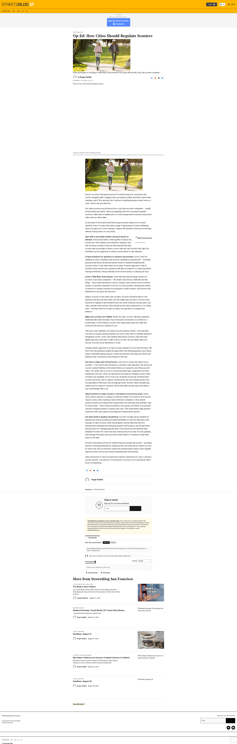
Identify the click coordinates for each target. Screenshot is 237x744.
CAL (13, 11)
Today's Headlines (78, 631)
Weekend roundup (78, 608)
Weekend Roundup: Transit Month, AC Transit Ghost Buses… (99, 610)
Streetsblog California (81, 584)
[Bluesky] (233, 728)
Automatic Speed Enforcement (82, 655)
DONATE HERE (6, 11)
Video (91, 584)
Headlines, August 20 (82, 681)
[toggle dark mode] (222, 4)
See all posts (78, 704)
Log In (210, 4)
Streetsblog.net (78, 32)
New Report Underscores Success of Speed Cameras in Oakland (101, 658)
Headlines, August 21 (82, 634)
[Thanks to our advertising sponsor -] (118, 22)
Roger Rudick (86, 77)
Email (107, 508)
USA (18, 11)
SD (26, 11)
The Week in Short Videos (84, 587)
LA (23, 11)
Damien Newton (82, 598)
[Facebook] (228, 728)
